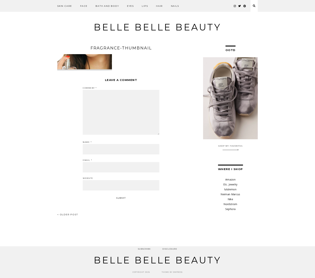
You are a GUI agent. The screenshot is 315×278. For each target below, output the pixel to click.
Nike (230, 199)
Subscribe (144, 249)
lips (145, 6)
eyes (130, 6)
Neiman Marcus (230, 194)
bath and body (107, 6)
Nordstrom (230, 204)
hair (159, 6)
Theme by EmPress (172, 272)
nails (175, 6)
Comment (90, 88)
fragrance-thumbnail (121, 48)
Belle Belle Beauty (157, 27)
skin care (64, 6)
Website (88, 178)
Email (87, 160)
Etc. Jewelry (230, 184)
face (84, 6)
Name (87, 142)
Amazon (230, 179)
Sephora (230, 209)
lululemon (230, 189)
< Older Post (67, 214)
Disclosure (169, 249)
